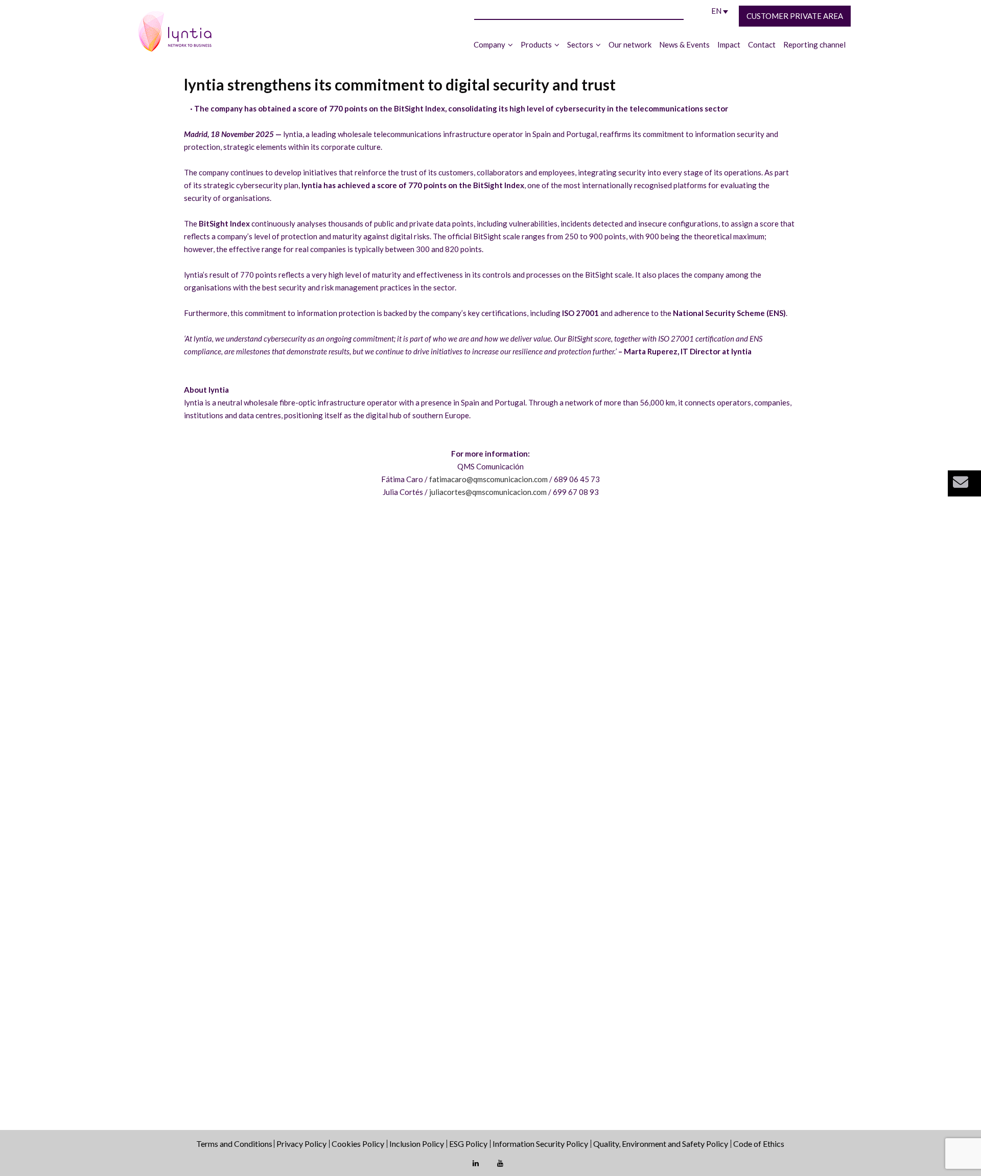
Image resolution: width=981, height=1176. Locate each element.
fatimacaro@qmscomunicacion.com (488, 479)
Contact (762, 44)
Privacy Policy (301, 1144)
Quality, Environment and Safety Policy (660, 1144)
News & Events (684, 44)
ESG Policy (468, 1144)
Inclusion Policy (416, 1144)
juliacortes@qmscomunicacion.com (488, 491)
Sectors (580, 44)
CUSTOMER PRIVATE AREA (794, 15)
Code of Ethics (758, 1144)
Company (489, 44)
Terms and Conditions (235, 1143)
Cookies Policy (358, 1144)
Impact (728, 44)
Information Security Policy (540, 1144)
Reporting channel (814, 44)
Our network (630, 44)
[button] (964, 483)
